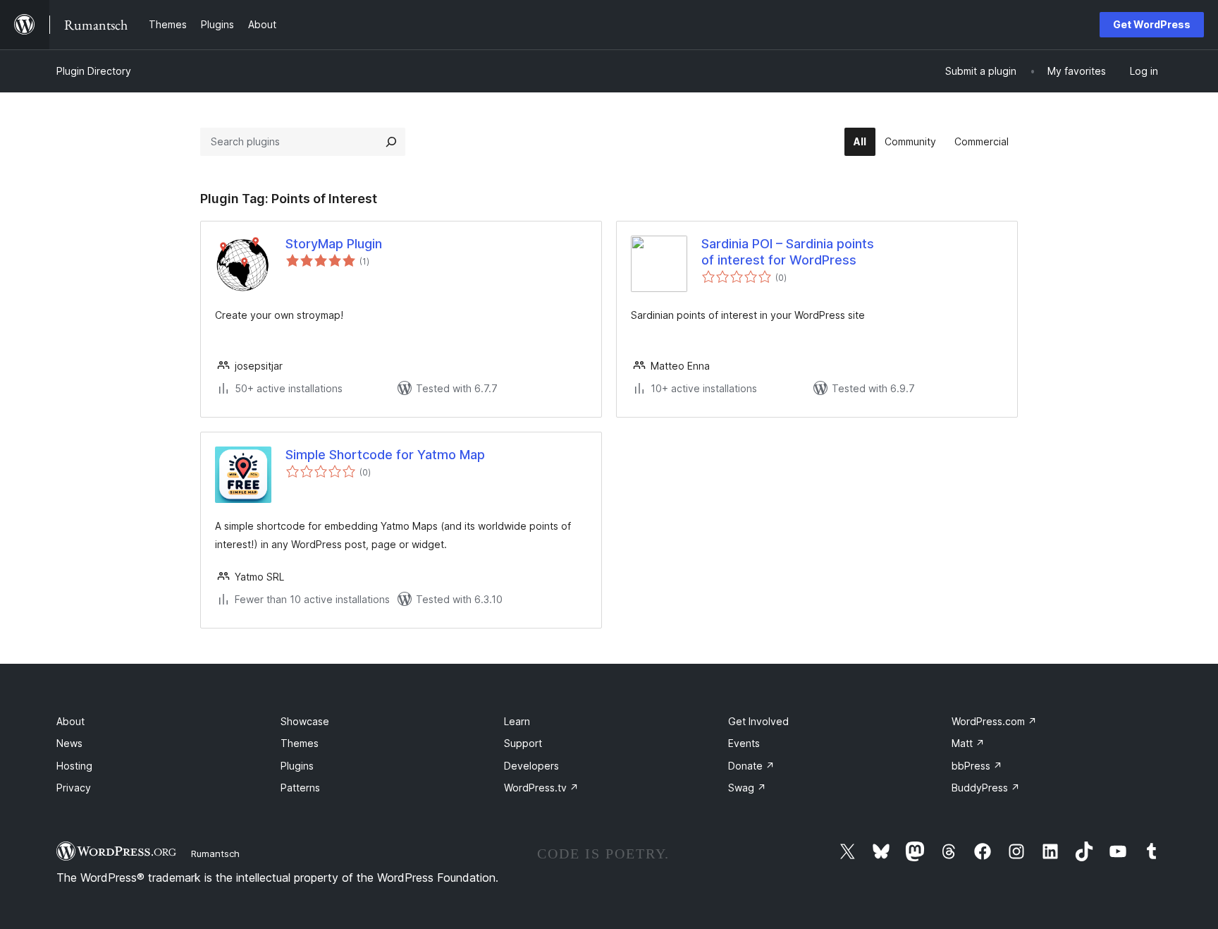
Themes (300, 743)
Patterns (300, 788)
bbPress (977, 766)
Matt (968, 743)
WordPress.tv (541, 788)
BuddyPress (986, 788)
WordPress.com (994, 721)
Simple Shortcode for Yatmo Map (385, 454)
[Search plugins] (391, 142)
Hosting (74, 766)
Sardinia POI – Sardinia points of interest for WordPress (787, 251)
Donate (751, 766)
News (69, 743)
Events (744, 743)
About (70, 721)
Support (523, 743)
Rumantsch (215, 853)
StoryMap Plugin (333, 243)
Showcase (305, 721)
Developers (531, 766)
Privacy (73, 788)
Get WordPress (1152, 24)
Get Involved (758, 721)
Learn (517, 721)
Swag (747, 788)
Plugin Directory (93, 71)
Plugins (297, 766)
